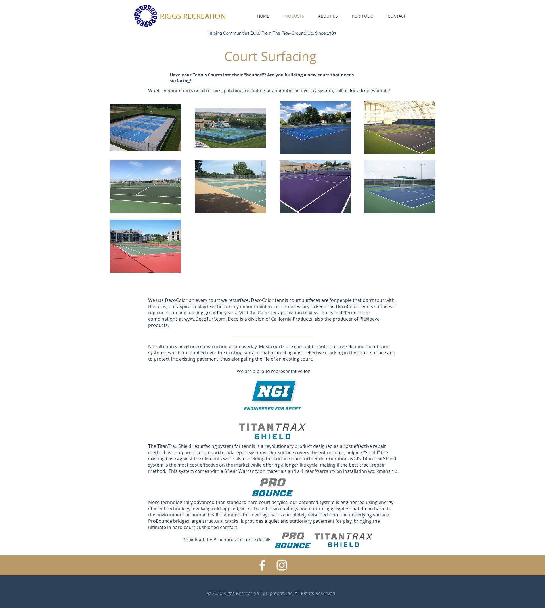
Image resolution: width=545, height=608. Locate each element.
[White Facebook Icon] (262, 565)
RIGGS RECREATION (193, 16)
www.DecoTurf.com (204, 319)
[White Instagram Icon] (282, 565)
